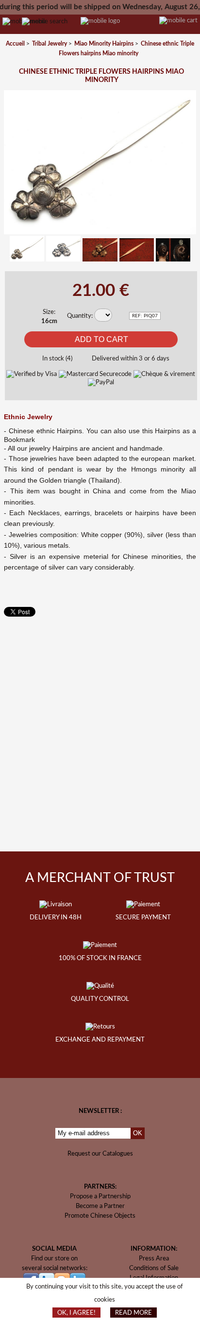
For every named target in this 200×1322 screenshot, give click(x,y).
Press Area (154, 1258)
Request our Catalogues (100, 1153)
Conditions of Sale (154, 1268)
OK (137, 1133)
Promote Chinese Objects (100, 1215)
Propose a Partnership (100, 1196)
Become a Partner (100, 1206)
